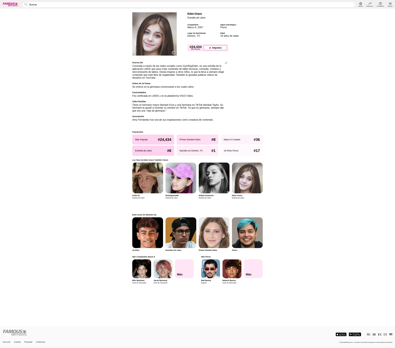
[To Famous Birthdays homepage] (10, 4)
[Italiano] (385, 334)
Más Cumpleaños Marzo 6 (143, 257)
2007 (200, 27)
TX (198, 35)
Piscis (223, 27)
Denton (191, 35)
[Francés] (379, 334)
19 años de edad (229, 35)
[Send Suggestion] (226, 63)
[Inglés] (368, 334)
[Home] (99, 332)
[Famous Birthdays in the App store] (341, 334)
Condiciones (40, 342)
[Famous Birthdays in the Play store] (355, 334)
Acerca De (6, 342)
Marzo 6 (191, 27)
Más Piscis (206, 257)
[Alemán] (390, 334)
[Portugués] (374, 334)
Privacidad (28, 342)
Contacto (17, 342)
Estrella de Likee (196, 17)
